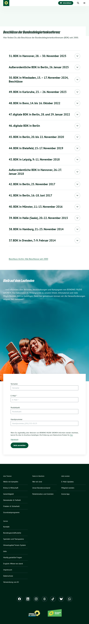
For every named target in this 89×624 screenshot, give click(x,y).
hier (71, 435)
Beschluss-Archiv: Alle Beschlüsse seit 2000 (28, 259)
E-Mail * (14, 395)
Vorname (14, 384)
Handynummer (16, 419)
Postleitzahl (15, 407)
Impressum (14, 439)
